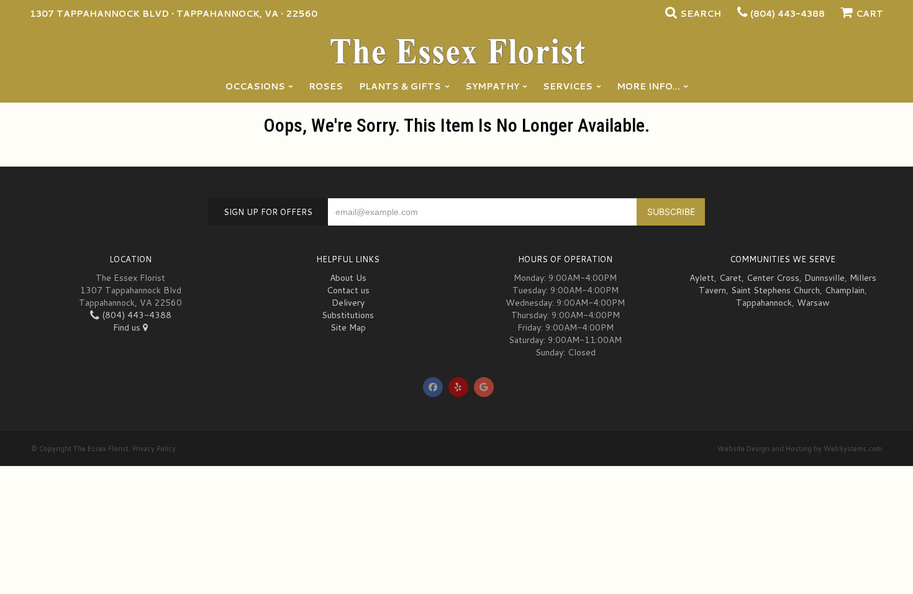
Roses (326, 86)
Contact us (348, 290)
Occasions (255, 86)
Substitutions (348, 315)
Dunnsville (824, 278)
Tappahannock (764, 302)
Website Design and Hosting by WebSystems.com (799, 449)
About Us (348, 278)
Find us (128, 327)
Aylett (701, 278)
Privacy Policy (154, 449)
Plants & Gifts (400, 86)
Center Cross (773, 278)
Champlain (845, 290)
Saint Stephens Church (775, 290)
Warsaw (813, 302)
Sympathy (492, 86)
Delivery (348, 302)
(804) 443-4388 (787, 13)
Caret (730, 278)
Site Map (348, 327)
